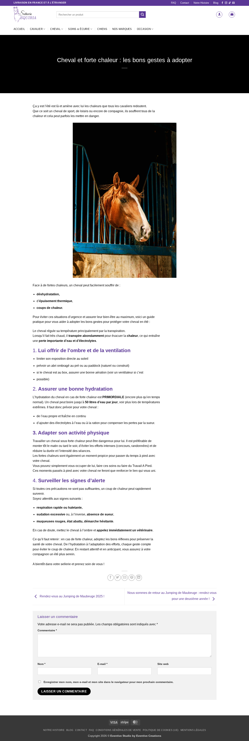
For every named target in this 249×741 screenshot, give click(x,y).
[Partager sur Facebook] (110, 577)
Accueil (19, 29)
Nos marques (122, 29)
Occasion (144, 29)
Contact (184, 2)
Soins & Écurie (79, 29)
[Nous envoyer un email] (233, 3)
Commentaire (47, 630)
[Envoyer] (142, 14)
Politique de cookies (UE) (160, 730)
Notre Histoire (201, 2)
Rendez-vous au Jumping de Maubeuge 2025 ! (71, 596)
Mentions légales (193, 730)
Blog (215, 2)
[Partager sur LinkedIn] (139, 577)
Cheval (55, 29)
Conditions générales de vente (118, 730)
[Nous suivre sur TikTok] (230, 3)
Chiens (102, 29)
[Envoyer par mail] (124, 577)
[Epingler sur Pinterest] (131, 577)
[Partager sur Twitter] (117, 577)
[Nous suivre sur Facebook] (222, 3)
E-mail (102, 663)
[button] (219, 14)
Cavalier (36, 29)
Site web (163, 663)
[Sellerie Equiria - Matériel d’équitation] (32, 14)
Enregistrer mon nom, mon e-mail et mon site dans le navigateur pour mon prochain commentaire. (109, 682)
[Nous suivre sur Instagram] (226, 3)
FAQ (173, 2)
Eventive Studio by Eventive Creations (135, 735)
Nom (41, 663)
